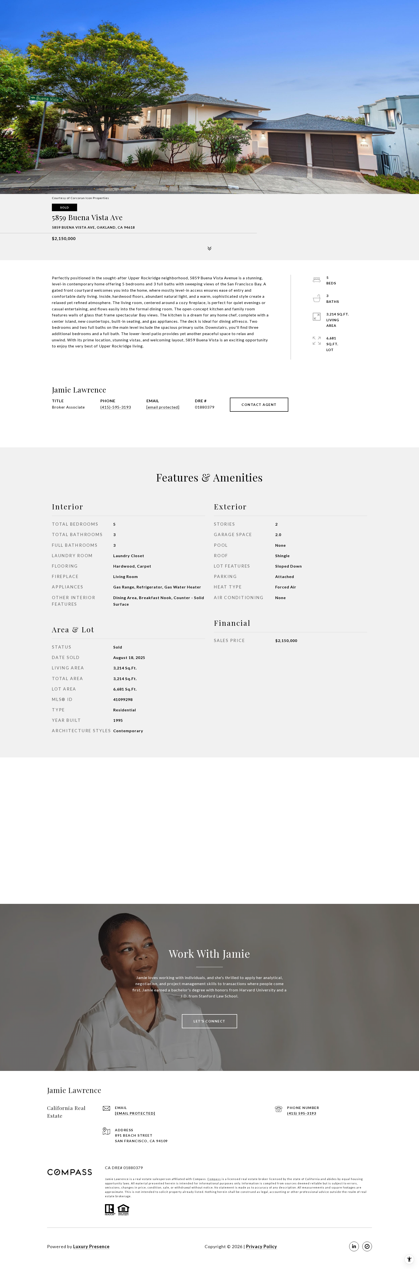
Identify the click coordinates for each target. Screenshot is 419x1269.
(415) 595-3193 (301, 1113)
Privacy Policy (261, 1246)
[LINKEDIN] (354, 1246)
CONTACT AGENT (259, 404)
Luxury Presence (91, 1246)
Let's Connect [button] (209, 1021)
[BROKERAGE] (367, 1246)
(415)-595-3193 (115, 407)
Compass (214, 1179)
